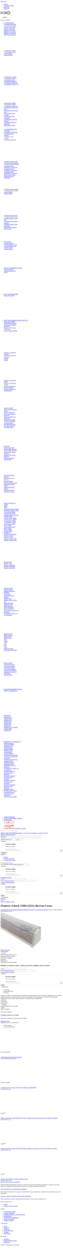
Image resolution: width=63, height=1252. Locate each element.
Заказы (6, 857)
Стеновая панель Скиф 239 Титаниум (11, 1057)
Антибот (3, 841)
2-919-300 (8, 833)
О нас (5, 1226)
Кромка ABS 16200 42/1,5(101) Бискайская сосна (14, 1179)
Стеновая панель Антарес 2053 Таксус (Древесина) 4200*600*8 (18, 1087)
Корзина (3, 901)
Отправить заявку (9, 5)
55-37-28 (40, 833)
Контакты (6, 8)
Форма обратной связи (10, 1240)
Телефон (3, 838)
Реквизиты (7, 1242)
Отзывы (6, 1232)
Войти (2, 877)
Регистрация (7, 877)
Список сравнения (9, 858)
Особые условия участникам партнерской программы (16, 1196)
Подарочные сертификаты (11, 1217)
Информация (7, 1216)
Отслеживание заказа (7, 864)
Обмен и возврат (8, 1220)
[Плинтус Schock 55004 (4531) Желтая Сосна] (23, 948)
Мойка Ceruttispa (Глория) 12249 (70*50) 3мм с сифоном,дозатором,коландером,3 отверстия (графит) (29, 1148)
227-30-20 (24, 833)
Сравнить (9, 958)
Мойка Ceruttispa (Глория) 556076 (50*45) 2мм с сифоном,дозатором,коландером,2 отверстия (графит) (29, 1118)
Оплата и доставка (9, 1219)
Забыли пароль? (9, 881)
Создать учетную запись (7, 882)
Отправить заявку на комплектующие (14, 1214)
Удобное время (5, 839)
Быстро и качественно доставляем (10, 1182)
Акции (6, 4)
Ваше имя (3, 836)
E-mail (2, 879)
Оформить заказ (10, 901)
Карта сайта (7, 1233)
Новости (6, 1227)
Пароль (3, 881)
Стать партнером (8, 1230)
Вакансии (6, 7)
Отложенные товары (10, 860)
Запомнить (5, 897)
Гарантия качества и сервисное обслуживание (13, 1189)
